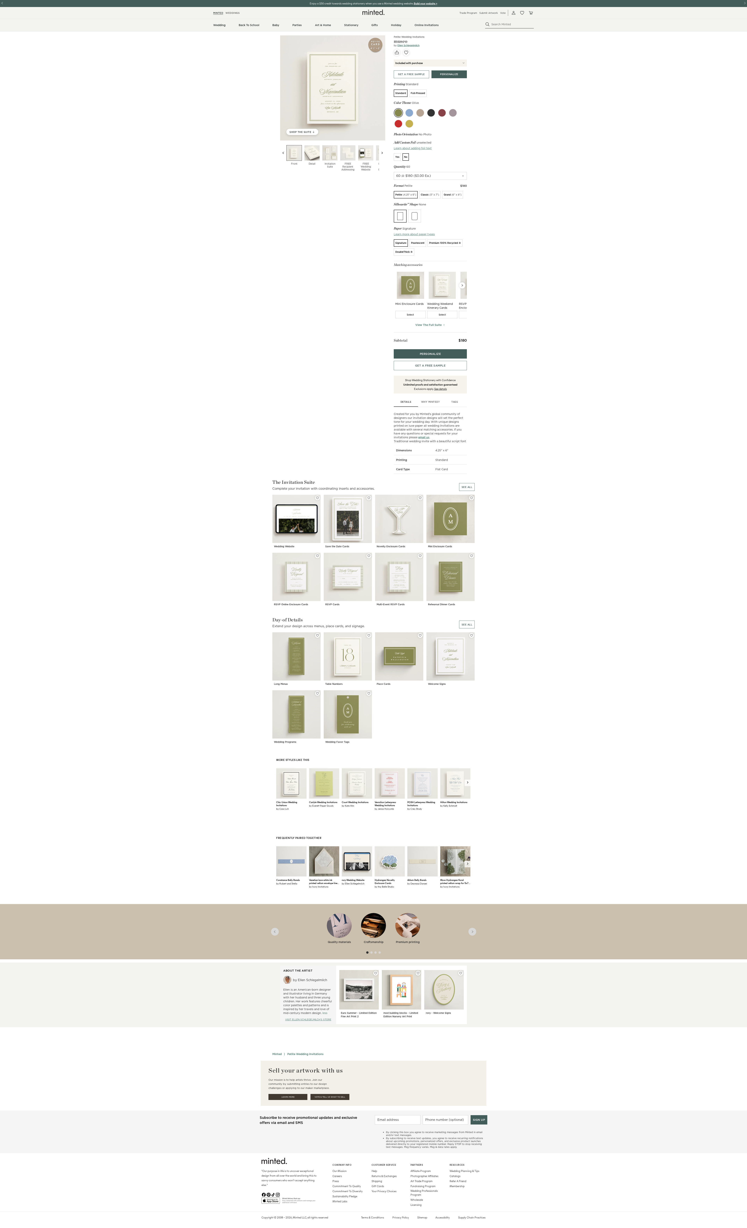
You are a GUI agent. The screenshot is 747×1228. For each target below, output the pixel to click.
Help (374, 1171)
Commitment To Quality (346, 1186)
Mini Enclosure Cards (440, 546)
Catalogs (455, 1176)
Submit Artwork (488, 12)
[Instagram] (277, 1194)
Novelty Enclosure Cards (391, 546)
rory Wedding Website (353, 880)
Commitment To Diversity (347, 1191)
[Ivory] (420, 113)
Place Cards (383, 683)
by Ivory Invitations (318, 886)
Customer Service (384, 1164)
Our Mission (339, 1171)
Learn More (288, 1097)
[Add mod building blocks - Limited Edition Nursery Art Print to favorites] (418, 973)
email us (423, 437)
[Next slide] (382, 153)
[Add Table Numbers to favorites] (368, 635)
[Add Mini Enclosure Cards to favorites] (471, 498)
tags (454, 401)
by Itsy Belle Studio (384, 886)
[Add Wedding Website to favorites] (317, 498)
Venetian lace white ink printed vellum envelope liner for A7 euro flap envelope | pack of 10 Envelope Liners (323, 881)
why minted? (430, 401)
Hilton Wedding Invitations (453, 802)
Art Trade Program (421, 1181)
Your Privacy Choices (384, 1191)
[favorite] (406, 52)
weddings (232, 12)
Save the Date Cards (337, 546)
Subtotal (400, 340)
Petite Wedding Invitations (409, 36)
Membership (457, 1186)
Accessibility (442, 1217)
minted (218, 12)
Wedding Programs (285, 741)
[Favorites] (522, 13)
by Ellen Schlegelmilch (353, 883)
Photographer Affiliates (424, 1176)
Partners (416, 1164)
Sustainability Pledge (344, 1196)
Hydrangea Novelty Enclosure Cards (385, 881)
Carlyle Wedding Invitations (323, 802)
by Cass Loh (282, 808)
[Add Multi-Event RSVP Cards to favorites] (420, 555)
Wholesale (416, 1200)
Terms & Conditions (372, 1217)
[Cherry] (398, 123)
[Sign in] (513, 13)
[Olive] (398, 113)
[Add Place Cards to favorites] (420, 635)
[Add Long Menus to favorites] (317, 635)
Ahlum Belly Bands (416, 880)
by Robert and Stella (286, 883)
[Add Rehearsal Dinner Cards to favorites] (471, 555)
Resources (457, 1164)
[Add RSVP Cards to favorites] (368, 555)
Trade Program (468, 12)
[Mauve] (453, 113)
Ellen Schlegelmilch (408, 45)
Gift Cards (378, 1186)
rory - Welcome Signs (438, 1012)
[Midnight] (431, 113)
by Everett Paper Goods (321, 805)
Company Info (342, 1164)
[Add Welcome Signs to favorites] (471, 635)
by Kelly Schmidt (448, 805)
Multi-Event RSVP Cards (391, 604)
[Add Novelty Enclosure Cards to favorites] (420, 498)
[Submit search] (487, 24)
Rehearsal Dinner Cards (441, 604)
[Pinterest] (268, 1194)
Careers (337, 1176)
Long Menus (281, 683)
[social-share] (397, 52)
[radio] (401, 93)
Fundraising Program (423, 1186)
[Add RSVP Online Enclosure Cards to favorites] (317, 555)
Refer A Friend (458, 1181)
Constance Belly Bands (288, 880)
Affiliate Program (420, 1171)
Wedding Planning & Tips (464, 1171)
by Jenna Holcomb (384, 808)
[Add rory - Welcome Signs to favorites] (460, 973)
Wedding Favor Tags (337, 741)
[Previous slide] (283, 153)
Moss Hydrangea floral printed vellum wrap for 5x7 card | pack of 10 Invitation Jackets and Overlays (454, 881)
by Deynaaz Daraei (417, 883)
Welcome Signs (437, 683)
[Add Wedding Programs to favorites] (317, 693)
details (406, 401)
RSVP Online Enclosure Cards (291, 604)
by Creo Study (414, 808)
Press (335, 1181)
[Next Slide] (462, 285)
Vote (503, 12)
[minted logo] (373, 12)
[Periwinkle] (409, 113)
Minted (277, 1054)
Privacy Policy (400, 1217)
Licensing (416, 1205)
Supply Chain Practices (472, 1217)
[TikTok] (273, 1194)
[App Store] (270, 1202)
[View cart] (531, 13)
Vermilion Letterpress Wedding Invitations (385, 804)
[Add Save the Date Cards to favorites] (368, 498)
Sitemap (422, 1217)
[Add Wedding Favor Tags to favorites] (368, 693)
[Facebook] (263, 1194)
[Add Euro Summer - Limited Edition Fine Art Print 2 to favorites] (375, 973)
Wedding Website (284, 546)
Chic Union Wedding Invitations (286, 804)
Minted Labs (339, 1201)
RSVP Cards (332, 604)
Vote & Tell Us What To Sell (330, 1097)
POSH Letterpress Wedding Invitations (421, 804)
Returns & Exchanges (384, 1176)
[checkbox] (410, 314)
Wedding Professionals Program (424, 1192)
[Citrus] (409, 123)
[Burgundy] (442, 113)
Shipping (377, 1181)
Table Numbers (334, 683)
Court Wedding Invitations (355, 802)
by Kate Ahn (348, 805)
